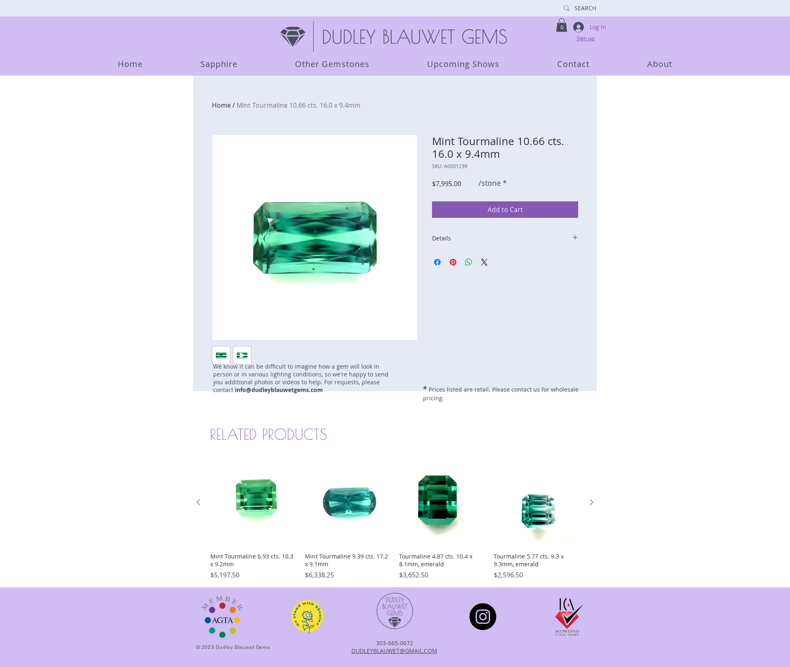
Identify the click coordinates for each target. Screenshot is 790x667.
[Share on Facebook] (437, 262)
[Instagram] (482, 616)
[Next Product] (592, 502)
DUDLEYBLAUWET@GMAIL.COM (394, 651)
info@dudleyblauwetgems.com (279, 390)
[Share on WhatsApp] (469, 262)
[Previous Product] (198, 502)
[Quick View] (253, 502)
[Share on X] (484, 262)
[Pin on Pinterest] (453, 262)
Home (221, 105)
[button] (561, 25)
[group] (395, 519)
